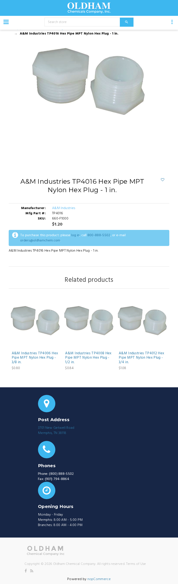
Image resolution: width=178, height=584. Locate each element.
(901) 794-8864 (57, 479)
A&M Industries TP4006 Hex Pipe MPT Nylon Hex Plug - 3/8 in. (35, 358)
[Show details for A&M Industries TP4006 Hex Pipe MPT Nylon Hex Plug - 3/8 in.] (35, 321)
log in (75, 235)
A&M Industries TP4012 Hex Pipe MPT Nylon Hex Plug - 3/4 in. (141, 358)
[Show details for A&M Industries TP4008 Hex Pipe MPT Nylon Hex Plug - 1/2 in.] (89, 321)
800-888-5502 (98, 235)
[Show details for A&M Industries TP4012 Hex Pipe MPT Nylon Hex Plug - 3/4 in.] (142, 321)
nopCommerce (99, 579)
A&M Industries (63, 208)
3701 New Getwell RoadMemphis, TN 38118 (56, 430)
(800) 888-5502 (61, 474)
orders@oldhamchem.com (40, 240)
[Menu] (6, 22)
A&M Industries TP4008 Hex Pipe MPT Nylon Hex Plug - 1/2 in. (88, 358)
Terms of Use (136, 564)
